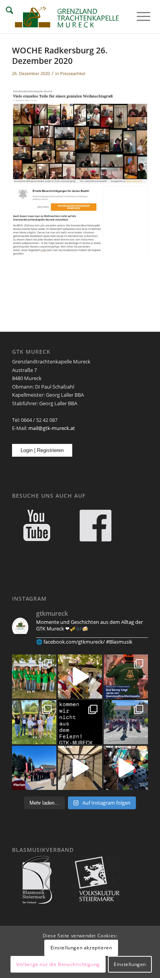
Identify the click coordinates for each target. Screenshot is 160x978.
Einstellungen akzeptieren (81, 947)
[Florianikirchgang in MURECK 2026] (34, 768)
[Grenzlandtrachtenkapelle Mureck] (66, 16)
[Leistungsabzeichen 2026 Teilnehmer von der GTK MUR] (34, 722)
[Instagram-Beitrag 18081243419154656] (126, 768)
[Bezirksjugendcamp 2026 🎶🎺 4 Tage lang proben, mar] (34, 676)
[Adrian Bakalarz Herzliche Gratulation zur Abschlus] (80, 722)
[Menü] (137, 16)
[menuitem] (137, 16)
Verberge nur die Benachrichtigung (58, 964)
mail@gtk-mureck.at (51, 428)
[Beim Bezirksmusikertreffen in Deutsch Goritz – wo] (126, 722)
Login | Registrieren (42, 450)
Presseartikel (72, 73)
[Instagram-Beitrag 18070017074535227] (80, 676)
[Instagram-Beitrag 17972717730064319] (126, 676)
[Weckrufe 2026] (80, 768)
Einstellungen (130, 964)
